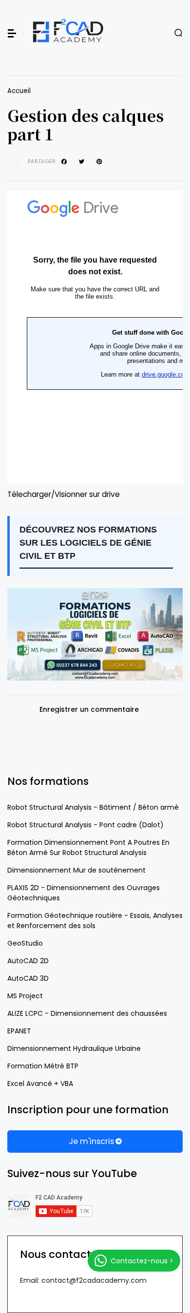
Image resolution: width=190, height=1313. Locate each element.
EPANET (19, 1031)
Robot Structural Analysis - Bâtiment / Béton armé (93, 807)
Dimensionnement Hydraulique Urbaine (74, 1048)
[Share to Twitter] (83, 162)
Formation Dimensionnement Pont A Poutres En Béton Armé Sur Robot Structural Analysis (88, 847)
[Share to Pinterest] (100, 162)
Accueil (19, 90)
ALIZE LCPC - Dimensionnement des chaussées (87, 1013)
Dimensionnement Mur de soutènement (76, 870)
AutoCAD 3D (28, 978)
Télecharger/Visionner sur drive (63, 494)
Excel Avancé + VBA (40, 1083)
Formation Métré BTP (42, 1066)
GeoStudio (25, 943)
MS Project (25, 996)
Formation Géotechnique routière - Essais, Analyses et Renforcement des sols (95, 921)
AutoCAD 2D (28, 961)
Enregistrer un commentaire (89, 709)
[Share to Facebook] (65, 162)
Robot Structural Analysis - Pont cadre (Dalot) (85, 825)
